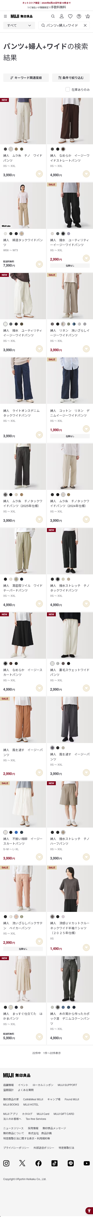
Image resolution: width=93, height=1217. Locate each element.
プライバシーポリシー (16, 1147)
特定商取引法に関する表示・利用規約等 (26, 1138)
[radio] (5, 149)
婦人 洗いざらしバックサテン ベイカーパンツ (23, 928)
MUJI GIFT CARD (64, 1114)
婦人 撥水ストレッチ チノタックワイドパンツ (70, 590)
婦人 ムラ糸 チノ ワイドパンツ (22, 160)
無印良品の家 (11, 1099)
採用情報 (33, 1128)
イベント (23, 1085)
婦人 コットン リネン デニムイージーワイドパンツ (70, 415)
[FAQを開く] (79, 14)
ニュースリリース (13, 1128)
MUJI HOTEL (31, 1104)
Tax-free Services (36, 1119)
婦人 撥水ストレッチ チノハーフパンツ (70, 843)
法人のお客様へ (12, 1119)
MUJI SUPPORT (67, 1085)
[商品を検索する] (53, 14)
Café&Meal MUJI (33, 1099)
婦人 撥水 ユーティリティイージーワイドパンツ (22, 335)
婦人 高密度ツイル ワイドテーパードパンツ (23, 590)
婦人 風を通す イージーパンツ (23, 755)
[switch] (39, 173)
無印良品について (13, 1133)
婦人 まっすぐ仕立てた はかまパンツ (22, 1018)
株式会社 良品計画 (40, 1133)
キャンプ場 (53, 1099)
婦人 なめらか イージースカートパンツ (22, 675)
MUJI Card (43, 1114)
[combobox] (19, 25)
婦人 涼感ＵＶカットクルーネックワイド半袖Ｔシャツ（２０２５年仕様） (70, 930)
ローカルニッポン (43, 1085)
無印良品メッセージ (54, 1128)
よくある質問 (26, 1090)
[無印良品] (16, 1075)
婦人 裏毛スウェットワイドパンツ (70, 675)
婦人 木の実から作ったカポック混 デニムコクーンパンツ (70, 1021)
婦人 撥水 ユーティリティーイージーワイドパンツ (69, 245)
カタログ (27, 1114)
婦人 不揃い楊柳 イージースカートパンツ (23, 843)
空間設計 (8, 1090)
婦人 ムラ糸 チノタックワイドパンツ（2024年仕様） (69, 506)
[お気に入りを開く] (70, 14)
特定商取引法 (66, 1147)
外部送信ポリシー (44, 1147)
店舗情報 (8, 1085)
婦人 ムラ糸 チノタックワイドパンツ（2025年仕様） (22, 506)
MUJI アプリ (10, 1114)
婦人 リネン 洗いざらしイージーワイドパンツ (70, 335)
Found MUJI (72, 1099)
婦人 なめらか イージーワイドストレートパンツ (70, 160)
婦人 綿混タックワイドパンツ (23, 245)
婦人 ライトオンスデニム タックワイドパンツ (23, 415)
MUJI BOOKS (11, 1104)
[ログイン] (61, 14)
